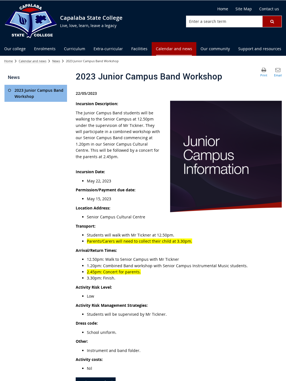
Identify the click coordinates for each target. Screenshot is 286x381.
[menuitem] (15, 49)
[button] (272, 21)
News (56, 61)
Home (8, 61)
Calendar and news (32, 61)
